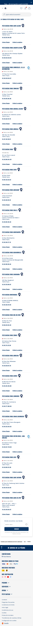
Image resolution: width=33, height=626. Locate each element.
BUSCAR (16, 529)
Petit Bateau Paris (7, 149)
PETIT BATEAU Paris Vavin (9, 169)
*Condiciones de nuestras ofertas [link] (11, 618)
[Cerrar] (31, 2)
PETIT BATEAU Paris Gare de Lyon (11, 498)
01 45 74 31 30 (6, 345)
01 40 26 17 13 (6, 242)
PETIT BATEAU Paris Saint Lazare (11, 26)
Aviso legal (5, 607)
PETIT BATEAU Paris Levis (9, 457)
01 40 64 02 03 (6, 57)
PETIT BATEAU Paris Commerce (10, 396)
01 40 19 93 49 (6, 487)
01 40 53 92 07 (6, 78)
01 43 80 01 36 (6, 467)
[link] (21, 8)
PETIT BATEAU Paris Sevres (9, 376)
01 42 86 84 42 (6, 159)
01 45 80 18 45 (6, 222)
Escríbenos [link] (7, 556)
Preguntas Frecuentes (8, 602)
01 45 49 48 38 (6, 386)
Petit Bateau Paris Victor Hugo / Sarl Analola (13, 437)
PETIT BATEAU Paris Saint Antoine (11, 477)
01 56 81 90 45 (6, 325)
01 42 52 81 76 (6, 365)
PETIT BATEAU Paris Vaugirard (11, 274)
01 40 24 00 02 (6, 426)
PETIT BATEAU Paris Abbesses (10, 355)
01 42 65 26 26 (6, 98)
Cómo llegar (6, 42)
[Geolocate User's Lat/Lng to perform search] (26, 524)
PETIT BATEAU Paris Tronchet (10, 88)
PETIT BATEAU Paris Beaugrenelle (11, 252)
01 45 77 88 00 (6, 406)
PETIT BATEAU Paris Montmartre (11, 232)
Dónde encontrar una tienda (13, 521)
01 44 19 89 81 (6, 284)
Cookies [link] (4, 612)
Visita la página (17, 42)
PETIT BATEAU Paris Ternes (9, 335)
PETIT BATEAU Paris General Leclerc (12, 109)
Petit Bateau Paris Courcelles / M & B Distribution (13, 68)
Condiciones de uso (7, 610)
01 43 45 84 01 (6, 509)
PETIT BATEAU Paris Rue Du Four (11, 315)
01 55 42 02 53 (6, 179)
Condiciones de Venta (8, 605)
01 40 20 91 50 (6, 304)
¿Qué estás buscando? (13, 14)
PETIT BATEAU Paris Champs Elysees (12, 48)
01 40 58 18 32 (6, 264)
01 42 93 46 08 (6, 37)
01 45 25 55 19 (6, 200)
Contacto (4, 599)
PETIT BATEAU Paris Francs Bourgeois (13, 416)
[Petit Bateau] (5, 8)
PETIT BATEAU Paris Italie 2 (10, 210)
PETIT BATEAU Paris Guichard (10, 190)
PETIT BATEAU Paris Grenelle (10, 129)
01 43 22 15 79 (6, 118)
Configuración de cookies (9, 620)
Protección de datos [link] (7, 615)
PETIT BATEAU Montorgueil (9, 294)
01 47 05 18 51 (6, 139)
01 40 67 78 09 (7, 447)
